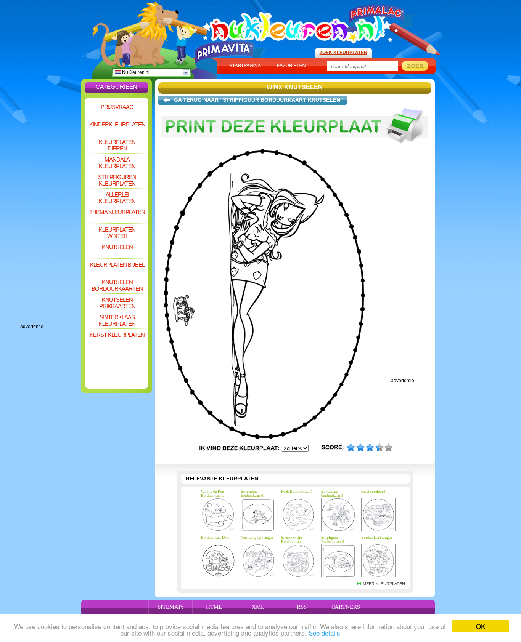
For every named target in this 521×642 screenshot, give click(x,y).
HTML (214, 607)
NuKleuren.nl (135, 72)
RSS (302, 607)
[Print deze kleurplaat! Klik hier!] (294, 147)
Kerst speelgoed (373, 491)
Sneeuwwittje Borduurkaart (291, 539)
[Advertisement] (50, 209)
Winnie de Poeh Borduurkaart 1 (213, 493)
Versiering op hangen (257, 537)
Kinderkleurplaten (117, 124)
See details (324, 632)
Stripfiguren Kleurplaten (117, 180)
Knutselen (117, 247)
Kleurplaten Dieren (117, 145)
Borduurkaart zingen (376, 537)
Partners (346, 607)
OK (480, 626)
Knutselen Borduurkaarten (117, 285)
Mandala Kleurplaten (117, 162)
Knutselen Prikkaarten (117, 302)
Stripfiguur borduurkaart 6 (252, 493)
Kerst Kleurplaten (117, 334)
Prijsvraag (117, 107)
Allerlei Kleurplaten (117, 197)
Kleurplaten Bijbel (117, 264)
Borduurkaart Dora (215, 537)
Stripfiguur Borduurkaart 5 (332, 539)
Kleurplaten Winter (117, 232)
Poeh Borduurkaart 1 (297, 491)
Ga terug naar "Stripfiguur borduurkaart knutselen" (258, 100)
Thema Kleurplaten (117, 212)
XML (258, 607)
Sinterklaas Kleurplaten (117, 320)
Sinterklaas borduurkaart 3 (332, 493)
